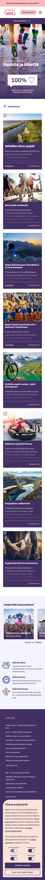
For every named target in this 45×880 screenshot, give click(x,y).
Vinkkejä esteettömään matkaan (18, 760)
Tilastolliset (14, 855)
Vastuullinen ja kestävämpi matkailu (19, 744)
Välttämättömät (13, 847)
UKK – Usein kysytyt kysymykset (18, 772)
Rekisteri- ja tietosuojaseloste (17, 756)
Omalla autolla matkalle (14, 787)
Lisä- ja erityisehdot (13, 752)
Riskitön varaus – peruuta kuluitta (18, 736)
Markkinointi (31, 855)
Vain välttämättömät (22, 872)
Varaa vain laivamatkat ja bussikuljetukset (21, 792)
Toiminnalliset (31, 847)
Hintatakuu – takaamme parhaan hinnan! (20, 740)
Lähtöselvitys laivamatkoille (16, 783)
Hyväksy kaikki (22, 865)
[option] (19, 624)
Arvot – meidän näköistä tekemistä (19, 732)
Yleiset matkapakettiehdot (16, 748)
